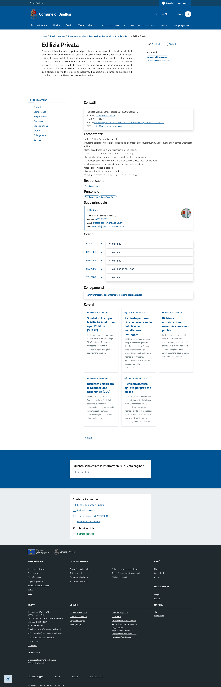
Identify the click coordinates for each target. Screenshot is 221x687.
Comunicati (159, 573)
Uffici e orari (33, 641)
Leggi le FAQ (117, 627)
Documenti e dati (35, 573)
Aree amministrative (36, 569)
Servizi (69, 25)
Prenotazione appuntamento (124, 633)
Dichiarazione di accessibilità (124, 620)
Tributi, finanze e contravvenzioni (126, 573)
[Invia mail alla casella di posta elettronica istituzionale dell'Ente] (47, 629)
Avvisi (156, 577)
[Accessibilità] (8, 679)
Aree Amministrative (77, 36)
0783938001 (41, 621)
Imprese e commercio (79, 581)
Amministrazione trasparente (124, 624)
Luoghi (157, 594)
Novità (56, 25)
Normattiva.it (75, 624)
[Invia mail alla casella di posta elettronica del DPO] (45, 659)
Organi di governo (35, 581)
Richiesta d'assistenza (121, 636)
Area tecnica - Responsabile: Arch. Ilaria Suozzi (109, 36)
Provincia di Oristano (78, 616)
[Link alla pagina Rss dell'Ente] (155, 612)
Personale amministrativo (38, 585)
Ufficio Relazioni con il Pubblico (41, 637)
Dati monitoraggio (35, 676)
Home (44, 36)
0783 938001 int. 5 (105, 115)
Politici (30, 589)
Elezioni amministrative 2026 (142, 25)
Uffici (30, 593)
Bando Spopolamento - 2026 (113, 25)
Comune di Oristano (78, 612)
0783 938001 (102, 219)
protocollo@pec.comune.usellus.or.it (108, 226)
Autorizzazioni (76, 573)
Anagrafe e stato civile (79, 569)
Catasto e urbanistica (79, 577)
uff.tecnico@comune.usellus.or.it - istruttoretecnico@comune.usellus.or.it (129, 122)
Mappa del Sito (96, 676)
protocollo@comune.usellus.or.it (108, 222)
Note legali (116, 616)
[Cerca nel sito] (187, 14)
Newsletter (159, 615)
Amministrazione (39, 25)
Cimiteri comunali (119, 577)
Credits (75, 676)
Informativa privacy (120, 612)
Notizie (157, 569)
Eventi (157, 598)
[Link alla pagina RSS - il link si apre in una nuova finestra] (166, 14)
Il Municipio (92, 210)
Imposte (164, 25)
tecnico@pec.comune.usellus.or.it (108, 126)
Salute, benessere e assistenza (125, 569)
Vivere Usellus (85, 25)
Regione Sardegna (36, 3)
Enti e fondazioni (35, 577)
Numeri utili (32, 645)
